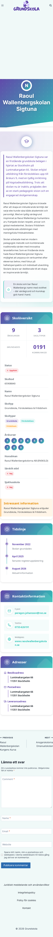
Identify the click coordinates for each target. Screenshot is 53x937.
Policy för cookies (26, 900)
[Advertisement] (26, 48)
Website (6, 844)
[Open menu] (2, 5)
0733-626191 (22, 627)
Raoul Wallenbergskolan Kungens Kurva (9, 744)
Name (6, 818)
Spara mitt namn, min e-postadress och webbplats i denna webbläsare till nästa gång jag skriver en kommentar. (26, 855)
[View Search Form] (50, 5)
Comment (8, 779)
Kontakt (26, 908)
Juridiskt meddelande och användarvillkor (26, 884)
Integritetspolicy (26, 892)
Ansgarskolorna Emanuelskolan (44, 742)
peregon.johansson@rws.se (30, 613)
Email (6, 831)
